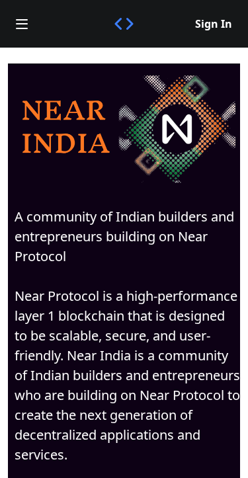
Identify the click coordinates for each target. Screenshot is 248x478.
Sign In (213, 24)
